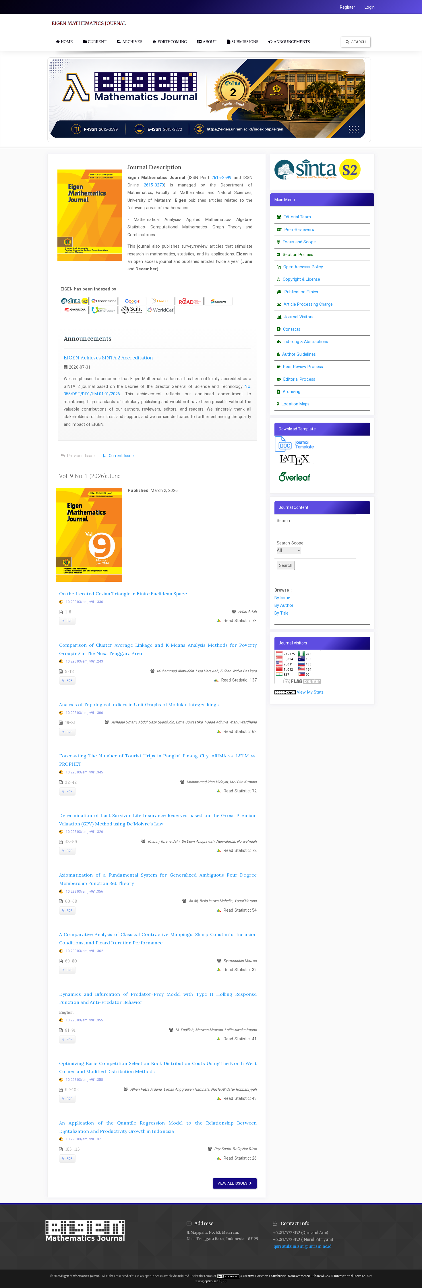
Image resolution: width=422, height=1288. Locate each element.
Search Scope (290, 543)
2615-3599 (222, 177)
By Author (283, 605)
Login (370, 7)
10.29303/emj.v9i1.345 (84, 772)
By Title (281, 613)
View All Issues (233, 1183)
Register (347, 7)
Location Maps (295, 404)
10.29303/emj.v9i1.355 (84, 1020)
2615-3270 (154, 185)
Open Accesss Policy (303, 267)
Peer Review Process (303, 366)
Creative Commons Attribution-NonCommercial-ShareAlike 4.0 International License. (304, 1276)
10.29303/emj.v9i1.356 (84, 892)
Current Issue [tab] (121, 455)
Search (358, 42)
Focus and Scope (299, 242)
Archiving (291, 391)
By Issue (282, 598)
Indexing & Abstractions (305, 341)
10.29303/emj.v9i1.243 (84, 661)
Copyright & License (301, 279)
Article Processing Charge (308, 304)
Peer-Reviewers (299, 229)
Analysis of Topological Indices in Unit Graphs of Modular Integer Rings (139, 704)
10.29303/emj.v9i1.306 (84, 713)
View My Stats (310, 692)
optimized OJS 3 (215, 1281)
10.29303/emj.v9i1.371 (84, 1139)
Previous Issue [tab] (80, 455)
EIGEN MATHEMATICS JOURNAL (89, 23)
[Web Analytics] (285, 692)
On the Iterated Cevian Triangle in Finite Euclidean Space (123, 593)
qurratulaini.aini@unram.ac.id (303, 1246)
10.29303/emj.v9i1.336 (84, 602)
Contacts (291, 329)
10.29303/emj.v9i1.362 (84, 951)
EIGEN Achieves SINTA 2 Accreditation (108, 358)
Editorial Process (299, 379)
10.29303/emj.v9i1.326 (84, 832)
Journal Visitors (298, 317)
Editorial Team (297, 217)
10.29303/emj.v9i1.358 (84, 1080)
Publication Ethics (301, 292)
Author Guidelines (299, 354)
